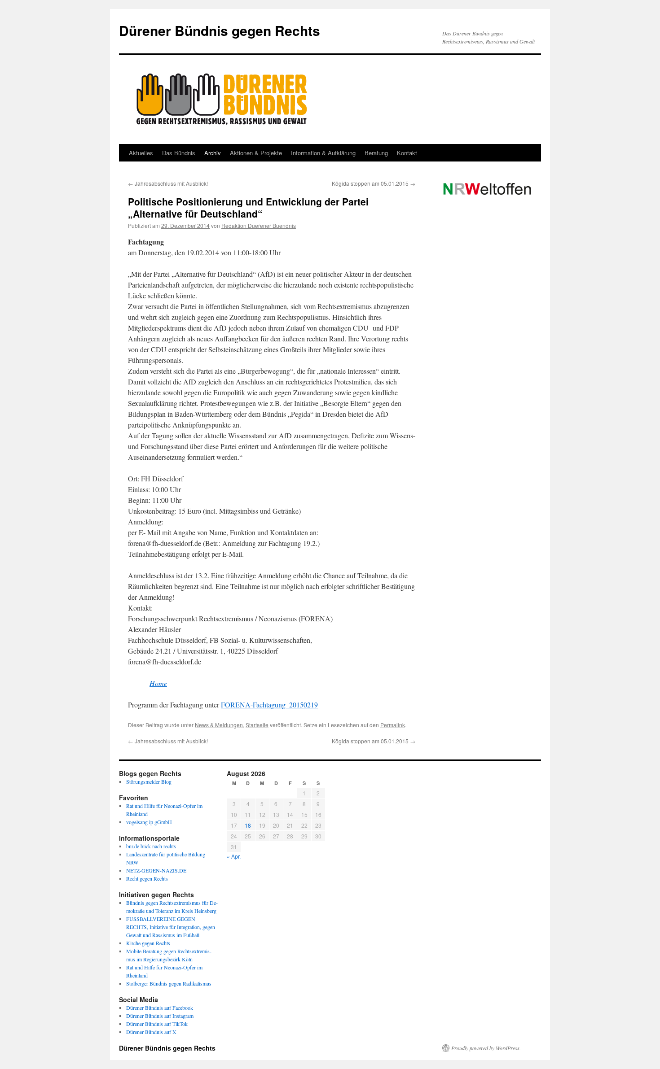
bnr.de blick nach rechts (151, 846)
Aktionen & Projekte (256, 152)
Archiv (212, 152)
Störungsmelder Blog (149, 781)
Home (158, 683)
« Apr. (234, 856)
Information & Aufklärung (323, 152)
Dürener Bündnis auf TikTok (157, 1023)
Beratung (376, 152)
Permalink (392, 725)
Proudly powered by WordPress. (486, 1048)
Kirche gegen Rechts (148, 943)
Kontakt (407, 152)
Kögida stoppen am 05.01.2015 (373, 183)
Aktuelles (141, 152)
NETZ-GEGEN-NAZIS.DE (156, 870)
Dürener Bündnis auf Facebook (159, 1007)
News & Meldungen (219, 725)
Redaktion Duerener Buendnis (258, 225)
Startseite (257, 725)
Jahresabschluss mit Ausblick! (168, 183)
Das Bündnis (178, 152)
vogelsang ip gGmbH (149, 821)
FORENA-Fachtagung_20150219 (269, 704)
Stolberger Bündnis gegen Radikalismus (168, 983)
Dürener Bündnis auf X (151, 1031)
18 (248, 825)
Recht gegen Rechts (147, 878)
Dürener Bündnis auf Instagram (160, 1015)
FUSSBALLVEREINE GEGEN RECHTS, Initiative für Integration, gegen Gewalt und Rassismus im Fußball (170, 926)
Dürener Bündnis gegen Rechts (219, 30)
